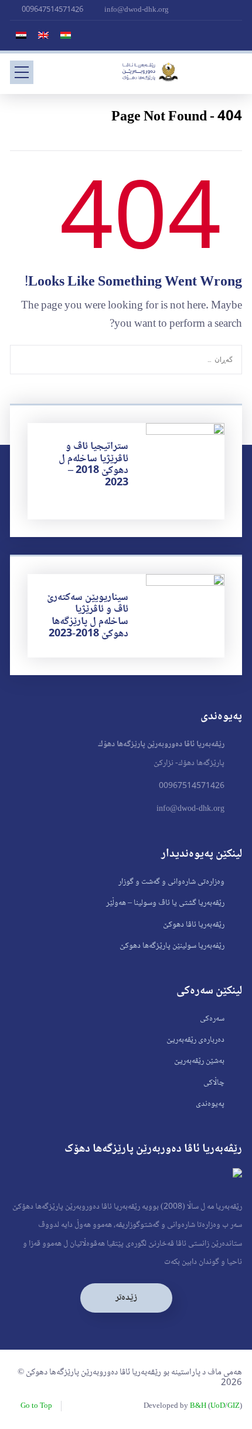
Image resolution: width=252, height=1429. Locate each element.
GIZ (233, 1406)
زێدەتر (126, 1298)
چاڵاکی (213, 1083)
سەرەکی (212, 1019)
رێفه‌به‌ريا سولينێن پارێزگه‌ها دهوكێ (172, 946)
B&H (198, 1406)
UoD (217, 1406)
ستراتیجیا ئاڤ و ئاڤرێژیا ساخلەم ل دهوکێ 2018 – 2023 (93, 465)
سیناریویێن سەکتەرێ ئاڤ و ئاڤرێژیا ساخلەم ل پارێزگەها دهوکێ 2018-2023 (87, 616)
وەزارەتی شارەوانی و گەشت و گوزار (171, 882)
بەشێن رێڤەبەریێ (199, 1061)
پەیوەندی (210, 1104)
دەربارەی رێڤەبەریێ (195, 1040)
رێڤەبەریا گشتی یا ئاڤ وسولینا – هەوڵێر (165, 903)
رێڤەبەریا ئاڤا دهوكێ (193, 925)
